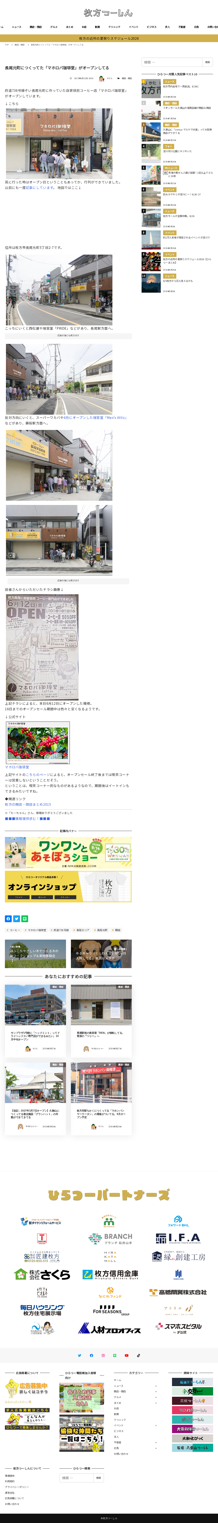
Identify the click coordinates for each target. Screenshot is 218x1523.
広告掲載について (14, 1498)
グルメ (53, 26)
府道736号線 (61, 930)
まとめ (69, 26)
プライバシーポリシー (17, 1487)
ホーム (117, 1380)
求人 (167, 26)
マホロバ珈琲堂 (36, 930)
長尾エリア (83, 930)
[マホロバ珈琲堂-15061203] (59, 288)
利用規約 (9, 1481)
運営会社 (9, 1492)
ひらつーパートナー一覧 (18, 1401)
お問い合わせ (121, 1453)
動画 (97, 26)
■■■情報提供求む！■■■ (27, 818)
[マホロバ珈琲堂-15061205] (59, 538)
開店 (117, 930)
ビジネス (151, 26)
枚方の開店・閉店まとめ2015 (28, 804)
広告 (196, 26)
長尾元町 (102, 930)
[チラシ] (42, 645)
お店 (84, 26)
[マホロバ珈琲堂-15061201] (59, 377)
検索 (207, 62)
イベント (133, 26)
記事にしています (39, 187)
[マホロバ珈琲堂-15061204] (59, 142)
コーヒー (14, 930)
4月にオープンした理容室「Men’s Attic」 (96, 417)
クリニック (114, 26)
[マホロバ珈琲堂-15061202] (59, 463)
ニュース (16, 26)
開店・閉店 (36, 26)
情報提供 (9, 1475)
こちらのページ (38, 774)
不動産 (182, 26)
